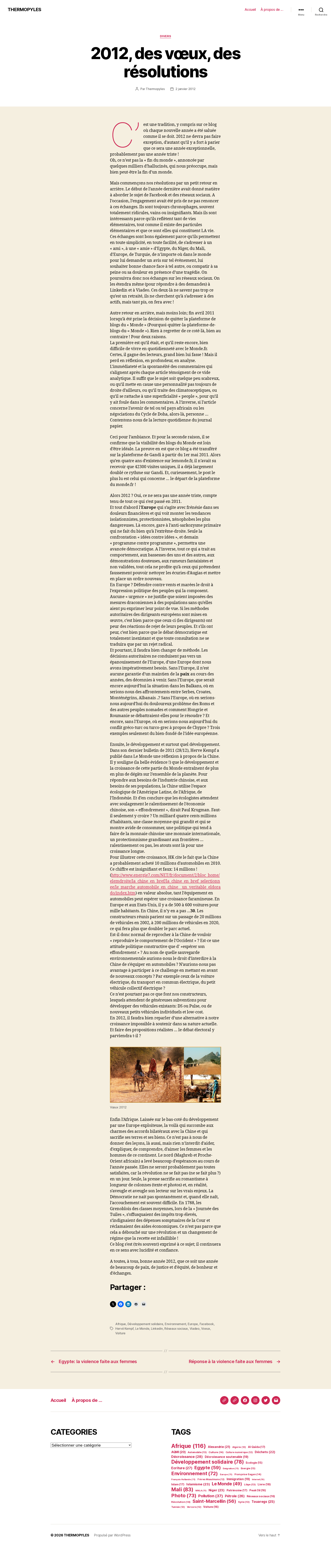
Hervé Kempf (124, 1328)
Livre (264, 1484)
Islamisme (198, 1484)
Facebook (207, 1324)
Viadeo (195, 1328)
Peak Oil (257, 1490)
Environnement (175, 1324)
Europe (193, 1324)
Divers (165, 36)
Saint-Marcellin (214, 1501)
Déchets (265, 1452)
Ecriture (181, 1468)
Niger (216, 1490)
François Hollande (183, 1479)
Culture (216, 1452)
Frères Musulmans (210, 1479)
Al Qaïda (256, 1447)
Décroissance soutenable (226, 1457)
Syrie (243, 1502)
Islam (177, 1484)
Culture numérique (239, 1452)
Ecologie (254, 1462)
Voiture (120, 1333)
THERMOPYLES (24, 9)
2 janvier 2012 (185, 89)
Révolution (180, 1501)
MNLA (200, 1490)
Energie (248, 1468)
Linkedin (157, 1328)
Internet (258, 1479)
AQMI (178, 1452)
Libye (250, 1484)
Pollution (210, 1495)
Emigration (231, 1468)
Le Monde (142, 1328)
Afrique (120, 1324)
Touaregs (263, 1502)
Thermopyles (155, 89)
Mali (182, 1489)
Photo (183, 1495)
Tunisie (178, 1507)
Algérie (239, 1447)
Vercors (194, 1507)
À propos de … (272, 9)
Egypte (207, 1467)
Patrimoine (237, 1490)
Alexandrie (219, 1447)
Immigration (238, 1479)
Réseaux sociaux (176, 1328)
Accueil (250, 9)
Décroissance (187, 1456)
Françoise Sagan (247, 1474)
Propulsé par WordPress (112, 1535)
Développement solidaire (145, 1324)
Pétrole (235, 1496)
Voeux (205, 1328)
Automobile (197, 1452)
